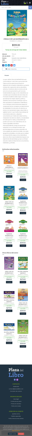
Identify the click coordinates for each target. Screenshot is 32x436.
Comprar (9, 176)
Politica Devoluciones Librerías (16, 418)
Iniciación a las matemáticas (19, 58)
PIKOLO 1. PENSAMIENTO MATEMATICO (9, 166)
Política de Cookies (16, 406)
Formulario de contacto (16, 391)
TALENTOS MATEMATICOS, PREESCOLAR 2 (9, 234)
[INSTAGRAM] (17, 380)
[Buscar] (30, 7)
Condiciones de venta (16, 401)
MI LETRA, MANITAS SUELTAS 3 (23, 272)
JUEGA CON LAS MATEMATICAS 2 (9, 202)
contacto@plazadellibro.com (16, 389)
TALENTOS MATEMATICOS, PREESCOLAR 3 (23, 201)
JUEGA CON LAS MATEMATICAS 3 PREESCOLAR (23, 336)
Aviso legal (16, 399)
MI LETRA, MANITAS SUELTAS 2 (9, 332)
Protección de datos (16, 403)
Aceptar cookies (12, 433)
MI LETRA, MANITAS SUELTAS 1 (9, 300)
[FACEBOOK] (15, 380)
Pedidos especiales (16, 416)
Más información (16, 430)
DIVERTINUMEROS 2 (23, 168)
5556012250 (16, 386)
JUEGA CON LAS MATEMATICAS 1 (9, 272)
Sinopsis (7, 75)
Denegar (21, 433)
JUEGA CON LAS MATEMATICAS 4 (23, 303)
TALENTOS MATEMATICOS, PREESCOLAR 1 (23, 234)
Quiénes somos (16, 414)
